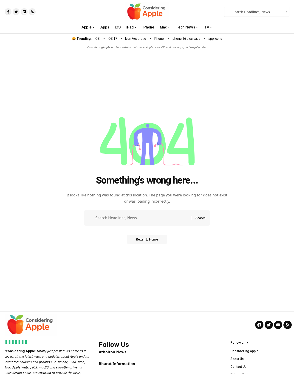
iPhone (159, 38)
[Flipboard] (24, 11)
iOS (97, 38)
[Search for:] (141, 218)
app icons (215, 38)
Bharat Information (117, 363)
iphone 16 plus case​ (186, 38)
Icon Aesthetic (135, 38)
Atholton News (112, 351)
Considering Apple (20, 351)
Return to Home (147, 239)
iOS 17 (112, 38)
